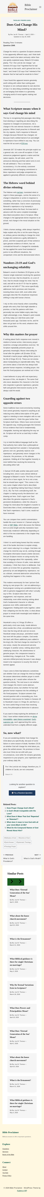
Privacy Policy (6, 1175)
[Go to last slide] (11, 882)
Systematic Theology (23, 842)
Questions (5, 1149)
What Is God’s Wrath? (32, 857)
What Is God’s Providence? (8, 858)
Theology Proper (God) (22, 20)
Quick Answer (9, 842)
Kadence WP (22, 1191)
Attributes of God (10, 838)
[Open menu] (40, 7)
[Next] (20, 882)
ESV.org (24, 144)
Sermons (5, 1151)
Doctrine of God (24, 838)
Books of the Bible (8, 1154)
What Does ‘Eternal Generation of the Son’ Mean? (20, 892)
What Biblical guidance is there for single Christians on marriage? (21, 962)
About (4, 1167)
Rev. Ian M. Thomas (18, 900)
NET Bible (14, 525)
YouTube (5, 1173)
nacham (20, 192)
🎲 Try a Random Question (22, 793)
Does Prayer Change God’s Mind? (20, 808)
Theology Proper (10, 846)
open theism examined (22, 719)
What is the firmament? (20, 939)
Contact (4, 1170)
